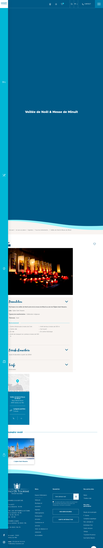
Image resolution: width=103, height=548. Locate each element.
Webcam (37, 500)
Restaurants (4, 175)
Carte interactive (65, 519)
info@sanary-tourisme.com (16, 543)
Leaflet (11, 391)
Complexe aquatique (90, 518)
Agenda (37, 509)
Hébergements (4, 82)
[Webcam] (50, 3)
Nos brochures (66, 511)
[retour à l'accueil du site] (4, 4)
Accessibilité (38, 535)
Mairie (85, 495)
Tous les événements (4, 361)
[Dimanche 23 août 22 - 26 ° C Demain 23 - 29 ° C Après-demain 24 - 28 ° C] (56, 3)
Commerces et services (4, 454)
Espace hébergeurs (41, 495)
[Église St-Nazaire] (39, 294)
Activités (4, 268)
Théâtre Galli (87, 498)
